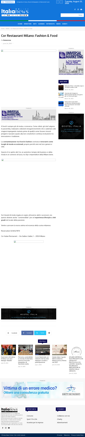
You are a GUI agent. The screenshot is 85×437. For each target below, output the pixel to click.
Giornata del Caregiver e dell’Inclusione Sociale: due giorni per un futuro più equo (74, 94)
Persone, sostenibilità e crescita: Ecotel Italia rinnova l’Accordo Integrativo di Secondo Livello (25, 360)
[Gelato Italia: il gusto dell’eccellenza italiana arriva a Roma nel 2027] (59, 350)
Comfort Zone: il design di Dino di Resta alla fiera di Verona (35, 2)
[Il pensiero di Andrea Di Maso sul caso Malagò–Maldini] (8, 350)
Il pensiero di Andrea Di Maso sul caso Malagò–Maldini (8, 358)
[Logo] (12, 12)
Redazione (7, 40)
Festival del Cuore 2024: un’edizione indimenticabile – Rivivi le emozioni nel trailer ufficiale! (73, 104)
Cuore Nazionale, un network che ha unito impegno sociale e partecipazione (42, 359)
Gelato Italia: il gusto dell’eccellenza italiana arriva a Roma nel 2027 (59, 359)
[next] (61, 2)
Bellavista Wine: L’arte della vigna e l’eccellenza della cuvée (74, 86)
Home (2, 28)
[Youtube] (81, 9)
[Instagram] (78, 9)
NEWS (7, 28)
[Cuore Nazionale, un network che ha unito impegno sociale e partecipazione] (42, 350)
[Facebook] (75, 9)
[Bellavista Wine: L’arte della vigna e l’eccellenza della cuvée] (61, 87)
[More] (49, 333)
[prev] (57, 2)
